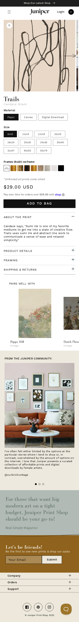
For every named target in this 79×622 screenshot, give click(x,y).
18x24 (11, 142)
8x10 (10, 134)
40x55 (27, 150)
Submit (52, 559)
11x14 (25, 134)
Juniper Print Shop (37, 615)
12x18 (41, 134)
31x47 (11, 150)
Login (60, 12)
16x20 (57, 134)
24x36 (43, 142)
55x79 (43, 150)
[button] (9, 12)
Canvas (28, 117)
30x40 (60, 142)
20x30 (27, 142)
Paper (11, 117)
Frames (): (19, 161)
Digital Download (53, 117)
